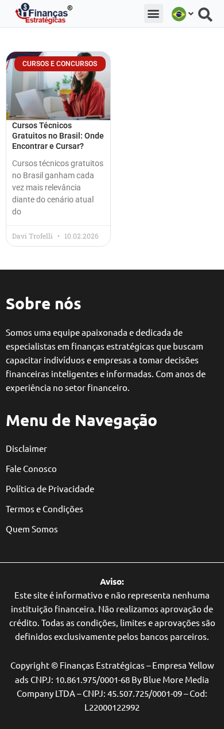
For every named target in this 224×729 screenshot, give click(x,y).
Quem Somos (32, 528)
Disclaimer (26, 448)
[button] (153, 13)
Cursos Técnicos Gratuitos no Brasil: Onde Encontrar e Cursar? (58, 136)
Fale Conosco (31, 468)
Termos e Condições (44, 508)
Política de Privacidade (50, 488)
